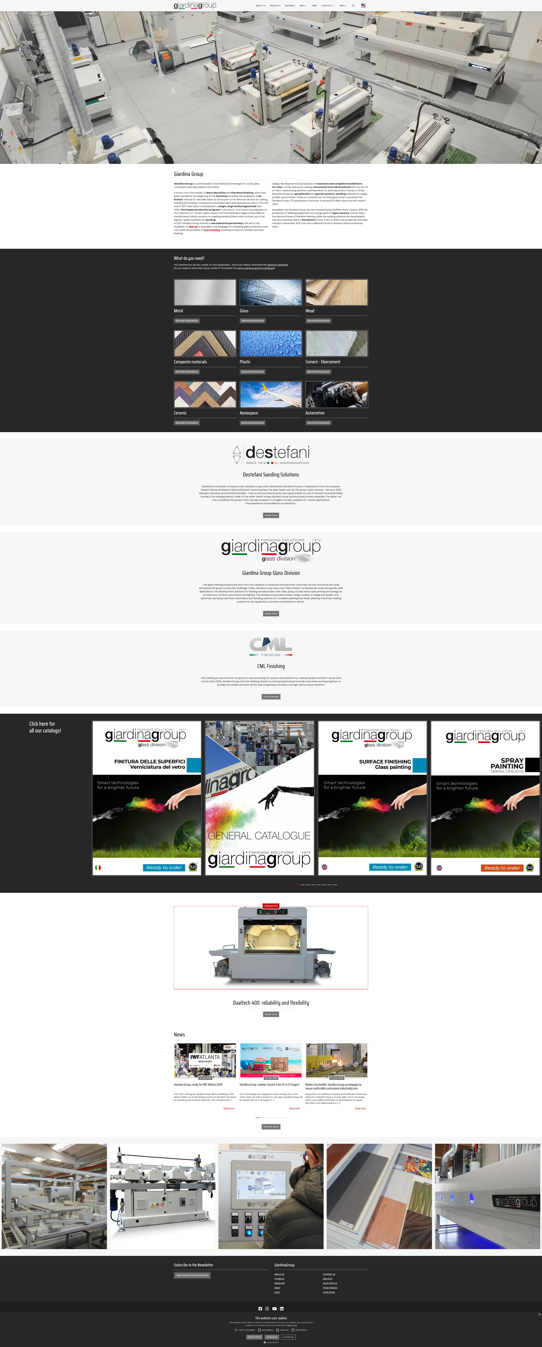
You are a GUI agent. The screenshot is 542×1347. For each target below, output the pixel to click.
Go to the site (271, 696)
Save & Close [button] (254, 1337)
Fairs (314, 5)
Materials (290, 5)
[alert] (271, 1329)
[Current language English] (363, 5)
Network (327, 1278)
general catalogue (277, 264)
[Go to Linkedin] (281, 1309)
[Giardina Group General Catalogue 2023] (260, 798)
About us (260, 5)
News (302, 5)
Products (275, 5)
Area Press (329, 1292)
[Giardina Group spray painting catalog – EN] (485, 798)
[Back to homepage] (195, 5)
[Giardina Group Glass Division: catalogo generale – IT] (147, 798)
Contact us (329, 1274)
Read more (271, 515)
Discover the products (187, 320)
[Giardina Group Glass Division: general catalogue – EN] (373, 798)
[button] (353, 5)
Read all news (271, 1126)
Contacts (326, 5)
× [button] (539, 1314)
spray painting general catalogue (255, 268)
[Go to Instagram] (267, 1309)
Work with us (330, 1283)
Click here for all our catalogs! (45, 727)
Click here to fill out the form (192, 1275)
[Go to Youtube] (274, 1309)
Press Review (330, 1287)
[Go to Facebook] (260, 1309)
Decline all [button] (288, 1337)
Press (342, 5)
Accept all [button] (272, 1337)
